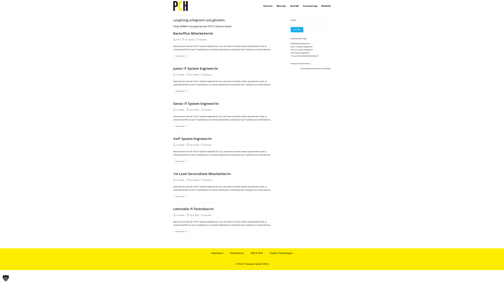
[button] (6, 278)
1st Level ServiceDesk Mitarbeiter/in (202, 174)
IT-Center (180, 74)
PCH (178, 39)
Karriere (203, 39)
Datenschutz (237, 253)
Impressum (217, 253)
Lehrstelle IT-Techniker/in (193, 209)
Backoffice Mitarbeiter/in (193, 33)
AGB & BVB (257, 253)
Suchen (293, 20)
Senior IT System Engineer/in (196, 103)
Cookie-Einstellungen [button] (281, 253)
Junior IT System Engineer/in (195, 68)
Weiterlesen (182, 55)
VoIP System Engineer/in (192, 138)
